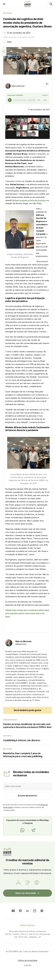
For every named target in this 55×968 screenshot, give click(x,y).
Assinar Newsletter (27, 795)
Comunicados (10, 720)
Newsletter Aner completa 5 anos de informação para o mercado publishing (22, 755)
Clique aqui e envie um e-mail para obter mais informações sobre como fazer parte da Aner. (27, 613)
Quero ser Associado (25, 893)
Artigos (7, 736)
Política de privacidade (27, 960)
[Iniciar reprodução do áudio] (10, 100)
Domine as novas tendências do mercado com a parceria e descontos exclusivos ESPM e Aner (27, 725)
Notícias (7, 13)
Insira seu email (13, 786)
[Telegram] (33, 830)
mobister (27, 965)
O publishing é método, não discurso (21, 740)
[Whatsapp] (22, 830)
